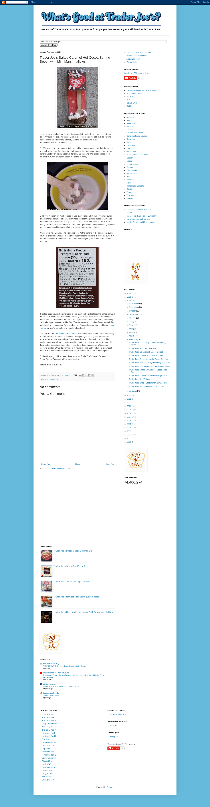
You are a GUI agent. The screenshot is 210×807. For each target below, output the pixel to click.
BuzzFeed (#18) (48, 767)
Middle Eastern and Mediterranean (141, 222)
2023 (129, 395)
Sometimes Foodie (51, 693)
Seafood (130, 180)
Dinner (129, 142)
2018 (129, 413)
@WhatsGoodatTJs (118, 714)
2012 (129, 435)
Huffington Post (48, 733)
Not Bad (130, 97)
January (132, 391)
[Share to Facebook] (89, 375)
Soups (129, 189)
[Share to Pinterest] (92, 375)
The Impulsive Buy (51, 664)
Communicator (48, 746)
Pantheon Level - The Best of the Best (142, 90)
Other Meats (132, 170)
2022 (129, 399)
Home (77, 464)
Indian (129, 213)
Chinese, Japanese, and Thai (139, 210)
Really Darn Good (134, 94)
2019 (129, 410)
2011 (129, 438)
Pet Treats (131, 173)
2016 (129, 421)
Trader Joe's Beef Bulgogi (139, 379)
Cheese (130, 130)
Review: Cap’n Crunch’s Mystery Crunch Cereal (61, 686)
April (131, 332)
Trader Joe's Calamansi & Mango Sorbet (146, 352)
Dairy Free (131, 139)
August (132, 318)
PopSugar (46, 749)
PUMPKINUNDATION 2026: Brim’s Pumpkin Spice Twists (64, 666)
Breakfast (130, 127)
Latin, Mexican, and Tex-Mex (138, 219)
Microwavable (132, 164)
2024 (129, 300)
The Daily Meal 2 (49, 720)
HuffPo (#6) (47, 764)
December (133, 304)
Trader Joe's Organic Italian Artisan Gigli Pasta (148, 376)
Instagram (114, 737)
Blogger (110, 787)
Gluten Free (131, 152)
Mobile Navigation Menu (137, 56)
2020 (129, 406)
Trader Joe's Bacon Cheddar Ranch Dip (72, 551)
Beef (128, 120)
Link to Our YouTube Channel (139, 53)
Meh (128, 100)
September (134, 314)
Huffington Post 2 (49, 736)
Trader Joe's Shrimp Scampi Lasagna (71, 581)
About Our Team (133, 59)
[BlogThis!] (83, 375)
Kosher (130, 158)
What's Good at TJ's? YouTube (56, 673)
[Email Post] (75, 375)
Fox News (46, 739)
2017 (129, 417)
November (133, 307)
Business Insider (49, 742)
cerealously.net (49, 684)
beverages (51, 379)
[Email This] (80, 375)
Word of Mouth (48, 780)
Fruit (128, 148)
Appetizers (131, 117)
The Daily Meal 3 (49, 727)
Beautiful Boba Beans (51, 695)
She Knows (47, 777)
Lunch (129, 161)
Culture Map (47, 770)
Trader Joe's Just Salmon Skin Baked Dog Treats (149, 366)
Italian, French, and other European (141, 216)
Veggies (130, 198)
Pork (128, 177)
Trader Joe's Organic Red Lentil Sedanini (146, 356)
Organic (130, 167)
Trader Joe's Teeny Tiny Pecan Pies (70, 566)
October (132, 311)
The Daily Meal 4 (49, 730)
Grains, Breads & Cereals (137, 155)
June (131, 325)
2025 (129, 297)
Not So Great (132, 103)
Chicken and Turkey (135, 133)
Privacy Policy (132, 62)
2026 (129, 293)
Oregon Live (47, 774)
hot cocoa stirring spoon (66, 334)
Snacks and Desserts (135, 186)
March (132, 336)
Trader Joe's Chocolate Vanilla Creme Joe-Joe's (149, 359)
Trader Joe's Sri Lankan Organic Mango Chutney (149, 363)
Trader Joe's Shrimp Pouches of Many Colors (147, 386)
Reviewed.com (48, 752)
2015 (129, 424)
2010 (129, 442)
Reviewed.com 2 (49, 755)
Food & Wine (47, 714)
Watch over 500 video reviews (136, 73)
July (131, 322)
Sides (129, 183)
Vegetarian (131, 195)
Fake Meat (131, 145)
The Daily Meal (48, 717)
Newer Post (45, 464)
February (133, 339)
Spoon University (49, 758)
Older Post (109, 464)
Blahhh (130, 106)
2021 (129, 403)
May (131, 329)
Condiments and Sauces (137, 136)
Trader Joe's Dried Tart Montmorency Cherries (148, 383)
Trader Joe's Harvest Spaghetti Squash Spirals (76, 596)
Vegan (129, 192)
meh (57, 379)
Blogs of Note (47, 761)
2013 (129, 431)
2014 (129, 428)
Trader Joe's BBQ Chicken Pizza (142, 348)
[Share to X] (86, 375)
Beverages (131, 123)
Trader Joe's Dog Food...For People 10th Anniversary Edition (83, 612)
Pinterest (113, 725)
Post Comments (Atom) (60, 469)
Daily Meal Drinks (49, 724)
